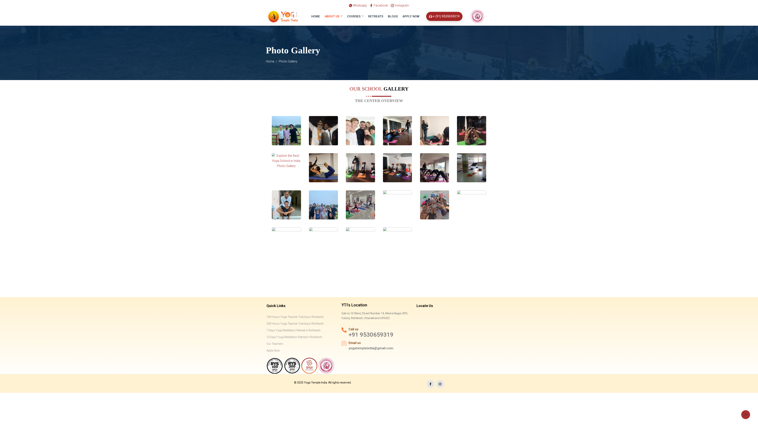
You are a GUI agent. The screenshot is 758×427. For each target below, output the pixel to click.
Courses (353, 16)
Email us (355, 343)
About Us (332, 16)
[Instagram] (440, 384)
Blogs (393, 16)
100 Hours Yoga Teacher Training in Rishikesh (295, 316)
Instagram (401, 5)
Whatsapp (359, 5)
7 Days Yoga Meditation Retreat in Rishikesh (293, 330)
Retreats (375, 16)
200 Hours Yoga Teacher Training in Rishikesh (295, 323)
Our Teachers (274, 343)
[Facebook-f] (430, 384)
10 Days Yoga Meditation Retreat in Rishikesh (294, 337)
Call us (353, 329)
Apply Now (410, 16)
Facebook (380, 5)
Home (315, 16)
